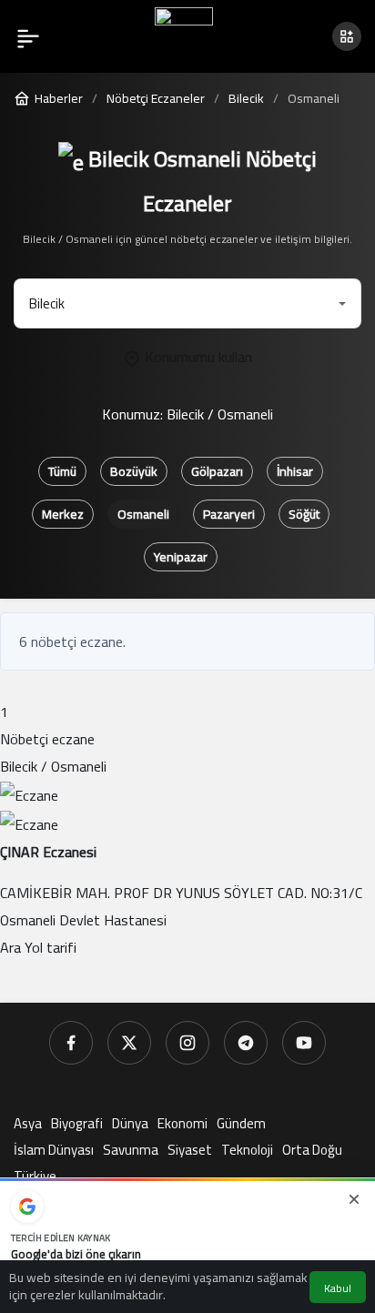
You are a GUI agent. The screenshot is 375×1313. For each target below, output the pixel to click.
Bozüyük (133, 471)
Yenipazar (181, 557)
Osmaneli (143, 514)
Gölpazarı (217, 471)
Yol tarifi (50, 947)
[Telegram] (246, 1043)
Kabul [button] (337, 1288)
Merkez (63, 514)
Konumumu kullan (196, 356)
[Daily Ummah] (184, 34)
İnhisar (295, 471)
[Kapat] (354, 1199)
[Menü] (28, 36)
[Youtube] (304, 1043)
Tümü (62, 471)
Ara (12, 947)
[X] (129, 1043)
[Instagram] (187, 1043)
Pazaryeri (229, 514)
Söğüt (304, 514)
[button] (346, 36)
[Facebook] (71, 1043)
